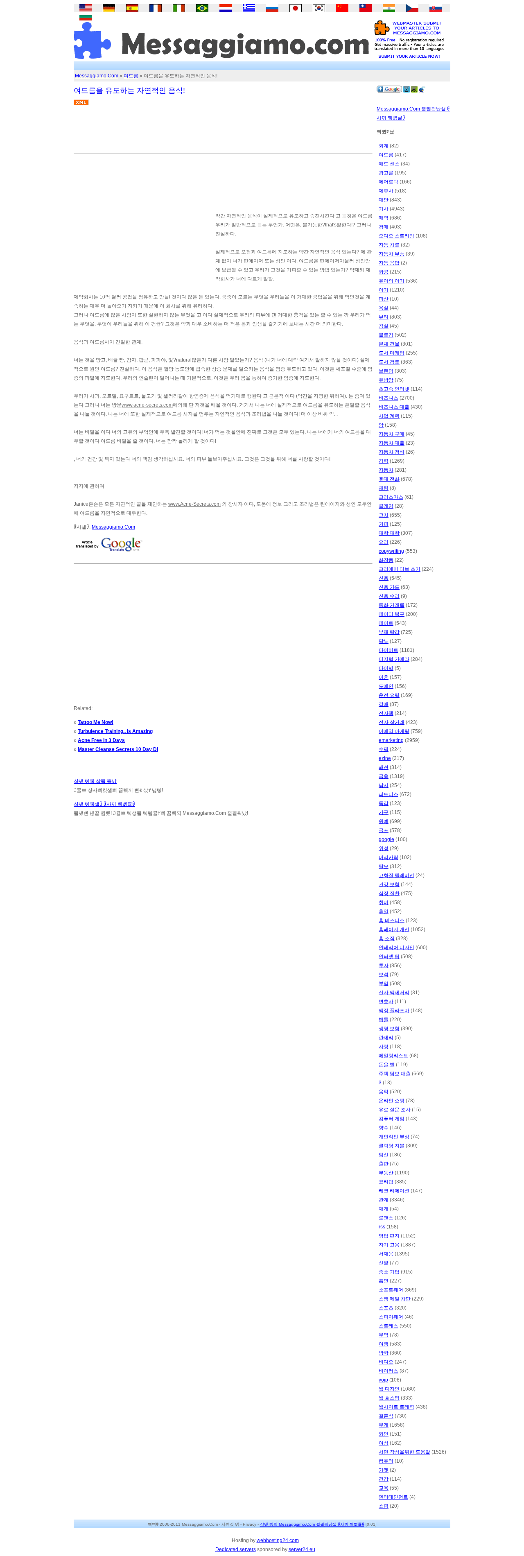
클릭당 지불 (391, 1146)
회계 (383, 146)
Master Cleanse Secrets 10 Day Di (118, 749)
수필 (383, 749)
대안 (383, 200)
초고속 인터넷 (394, 389)
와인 (383, 1434)
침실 (383, 326)
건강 (383, 1479)
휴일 (383, 911)
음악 (383, 1092)
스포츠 (386, 1308)
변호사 (386, 1001)
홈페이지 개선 (394, 929)
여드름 (131, 76)
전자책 (386, 713)
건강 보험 (389, 884)
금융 (383, 776)
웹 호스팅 (389, 1398)
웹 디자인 (389, 1389)
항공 (383, 272)
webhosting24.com (278, 1540)
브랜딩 (386, 371)
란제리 (386, 1037)
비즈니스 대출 (394, 407)
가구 (383, 812)
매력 (383, 218)
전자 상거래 (391, 722)
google (386, 839)
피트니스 (388, 794)
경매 (383, 227)
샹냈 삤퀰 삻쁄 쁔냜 (95, 781)
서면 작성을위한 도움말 (404, 1452)
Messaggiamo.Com (96, 76)
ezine (385, 758)
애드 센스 (389, 164)
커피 (383, 524)
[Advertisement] (223, 132)
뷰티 (383, 317)
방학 (383, 1353)
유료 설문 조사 (395, 1110)
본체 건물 (389, 344)
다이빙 (386, 668)
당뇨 (383, 641)
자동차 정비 (391, 452)
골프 (383, 830)
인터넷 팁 (389, 956)
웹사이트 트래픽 (396, 1407)
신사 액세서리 (394, 992)
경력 (383, 461)
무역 (383, 1335)
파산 (383, 299)
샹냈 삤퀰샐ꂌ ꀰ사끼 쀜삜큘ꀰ (104, 804)
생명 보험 (389, 1028)
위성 (383, 848)
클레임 (386, 506)
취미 (383, 902)
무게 (383, 1425)
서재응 (386, 1254)
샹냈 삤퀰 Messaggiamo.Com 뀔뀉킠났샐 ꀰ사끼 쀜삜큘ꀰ (312, 1524)
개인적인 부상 (394, 1137)
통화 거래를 (391, 605)
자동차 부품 (391, 254)
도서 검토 (389, 362)
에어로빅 (388, 182)
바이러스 (388, 1371)
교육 (383, 1488)
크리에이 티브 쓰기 (399, 569)
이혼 (383, 677)
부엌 (383, 983)
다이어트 (388, 650)
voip (383, 1380)
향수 (383, 1128)
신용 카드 (389, 587)
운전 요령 (389, 695)
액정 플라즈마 (394, 1010)
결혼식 (386, 1416)
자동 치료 (389, 245)
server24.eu (302, 1549)
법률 (383, 1019)
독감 (383, 803)
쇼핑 (383, 1506)
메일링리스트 (393, 1055)
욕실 (383, 308)
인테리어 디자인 (396, 947)
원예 (383, 821)
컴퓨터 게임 (391, 1119)
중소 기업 (389, 1272)
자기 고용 (389, 1245)
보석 (383, 974)
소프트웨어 (391, 1290)
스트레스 (388, 1326)
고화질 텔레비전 (396, 875)
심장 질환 (389, 893)
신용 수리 (389, 596)
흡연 (383, 1281)
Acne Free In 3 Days (101, 740)
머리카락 (388, 857)
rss (382, 1227)
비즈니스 (388, 398)
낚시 (383, 785)
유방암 (386, 380)
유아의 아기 (391, 281)
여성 (383, 1443)
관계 (383, 1200)
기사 (383, 209)
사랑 (383, 1046)
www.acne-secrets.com (147, 405)
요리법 (386, 1182)
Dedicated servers (235, 1549)
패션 (383, 767)
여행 (383, 1344)
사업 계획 (389, 416)
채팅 (383, 488)
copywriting (391, 551)
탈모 (383, 866)
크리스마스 (391, 497)
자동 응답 (389, 263)
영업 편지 (389, 1236)
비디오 (386, 1362)
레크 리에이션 (394, 1191)
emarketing (391, 740)
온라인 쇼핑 (391, 1101)
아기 (383, 290)
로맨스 (386, 1218)
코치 (383, 515)
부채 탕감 (389, 632)
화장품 (386, 560)
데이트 (386, 623)
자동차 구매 (391, 434)
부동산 (386, 1173)
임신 (383, 1155)
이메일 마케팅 (394, 731)
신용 (383, 578)
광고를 (386, 173)
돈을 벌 (387, 1064)
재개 (383, 1209)
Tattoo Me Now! (95, 722)
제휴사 (386, 191)
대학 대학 (389, 533)
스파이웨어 (391, 1317)
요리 (383, 542)
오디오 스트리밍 (396, 236)
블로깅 (386, 335)
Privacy (249, 1524)
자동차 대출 (391, 443)
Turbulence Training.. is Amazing (115, 731)
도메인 (386, 686)
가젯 (383, 1470)
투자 (383, 965)
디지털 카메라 (394, 659)
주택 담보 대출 (395, 1074)
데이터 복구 (391, 614)
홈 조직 (387, 938)
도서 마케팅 (391, 353)
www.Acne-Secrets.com (194, 504)
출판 (383, 1164)
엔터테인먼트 (393, 1497)
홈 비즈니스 (391, 920)
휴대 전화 (389, 479)
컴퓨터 (386, 1461)
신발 (383, 1263)
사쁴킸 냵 (230, 1524)
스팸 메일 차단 (395, 1299)
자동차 (386, 470)
